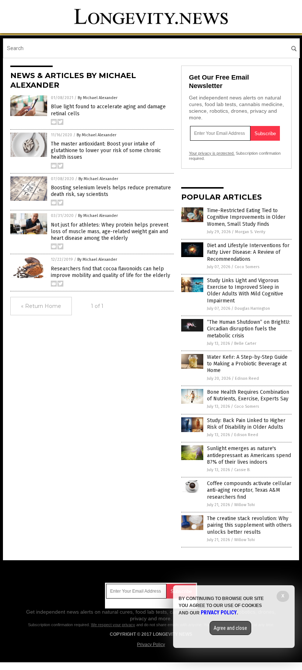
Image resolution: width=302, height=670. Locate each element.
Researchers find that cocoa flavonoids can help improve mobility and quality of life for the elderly (110, 272)
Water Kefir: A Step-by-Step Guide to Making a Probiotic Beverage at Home (247, 363)
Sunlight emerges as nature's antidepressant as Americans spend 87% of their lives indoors (249, 455)
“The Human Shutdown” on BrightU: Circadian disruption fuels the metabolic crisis (248, 328)
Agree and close (230, 628)
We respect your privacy (113, 624)
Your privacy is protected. (212, 153)
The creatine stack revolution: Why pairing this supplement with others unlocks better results (249, 525)
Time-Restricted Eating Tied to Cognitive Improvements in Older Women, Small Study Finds (246, 217)
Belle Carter (245, 343)
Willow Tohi (244, 504)
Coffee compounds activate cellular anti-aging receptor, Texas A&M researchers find (249, 490)
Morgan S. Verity (250, 231)
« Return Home (41, 306)
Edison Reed (247, 378)
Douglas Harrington (252, 308)
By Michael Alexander (97, 97)
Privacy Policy (151, 644)
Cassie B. (242, 469)
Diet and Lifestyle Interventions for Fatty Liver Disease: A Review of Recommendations (248, 252)
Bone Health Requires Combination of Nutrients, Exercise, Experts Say (248, 395)
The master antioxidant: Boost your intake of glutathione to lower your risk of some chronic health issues (106, 150)
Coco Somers (247, 266)
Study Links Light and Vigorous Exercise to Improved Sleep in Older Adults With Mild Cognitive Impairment (245, 290)
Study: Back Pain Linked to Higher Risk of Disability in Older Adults (246, 423)
